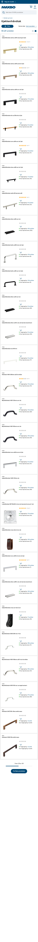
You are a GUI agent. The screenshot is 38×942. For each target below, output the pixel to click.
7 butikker (30, 177)
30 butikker (31, 436)
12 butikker (31, 410)
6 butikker (30, 125)
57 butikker (31, 695)
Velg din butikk (9, 2)
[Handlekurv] (31, 6)
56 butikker (31, 669)
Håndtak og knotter (8, 18)
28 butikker (31, 643)
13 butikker (31, 384)
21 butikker (31, 513)
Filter (8, 26)
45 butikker (31, 47)
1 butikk (30, 721)
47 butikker (31, 99)
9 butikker (30, 202)
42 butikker (31, 565)
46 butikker (31, 73)
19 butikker (31, 487)
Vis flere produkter (19, 771)
